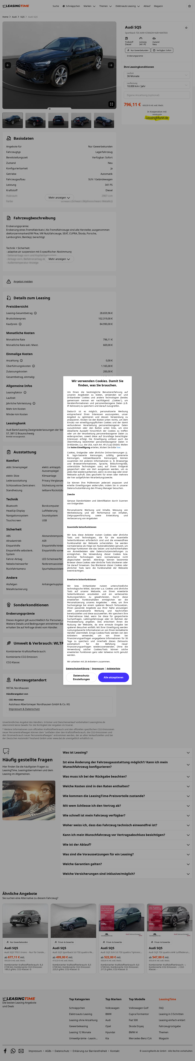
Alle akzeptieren (113, 677)
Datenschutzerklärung (77, 668)
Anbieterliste (113, 668)
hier (119, 447)
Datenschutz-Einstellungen (81, 677)
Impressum (98, 668)
